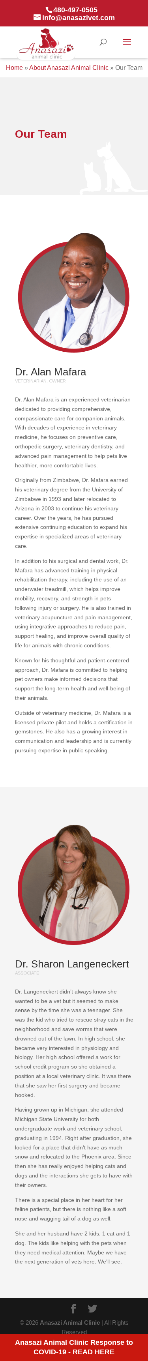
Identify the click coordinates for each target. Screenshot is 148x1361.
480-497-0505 (75, 10)
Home (14, 67)
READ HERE (93, 1352)
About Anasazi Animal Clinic (69, 67)
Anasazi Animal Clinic (70, 1322)
